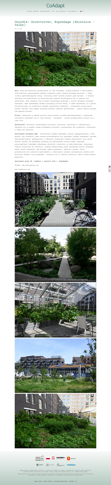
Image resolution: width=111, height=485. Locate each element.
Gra (53, 11)
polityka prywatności (61, 481)
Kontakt (71, 481)
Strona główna (33, 11)
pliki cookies (48, 481)
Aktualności (45, 11)
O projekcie (72, 11)
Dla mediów (60, 11)
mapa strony (38, 481)
